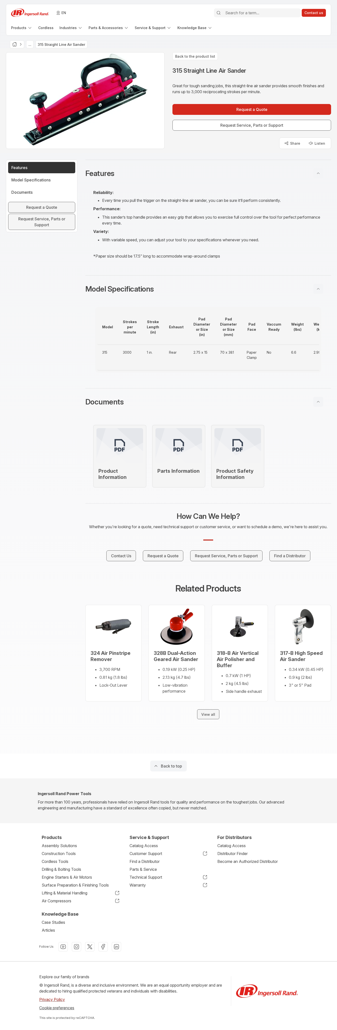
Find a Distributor (145, 861)
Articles (48, 930)
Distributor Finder (232, 853)
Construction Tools (59, 853)
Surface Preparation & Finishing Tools (75, 885)
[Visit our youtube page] (63, 946)
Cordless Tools (55, 861)
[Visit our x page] (89, 946)
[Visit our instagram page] (76, 946)
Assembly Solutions (59, 845)
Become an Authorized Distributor (247, 861)
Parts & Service (143, 869)
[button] (208, 173)
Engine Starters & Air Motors (67, 877)
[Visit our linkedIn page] (116, 946)
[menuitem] (21, 27)
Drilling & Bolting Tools (61, 869)
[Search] (218, 12)
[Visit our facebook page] (103, 946)
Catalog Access (144, 845)
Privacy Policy (52, 999)
